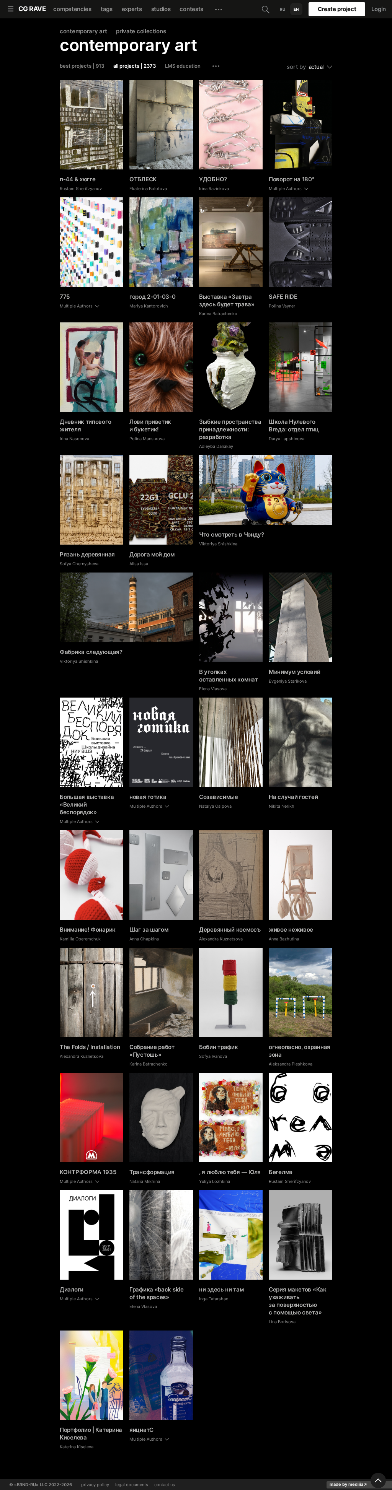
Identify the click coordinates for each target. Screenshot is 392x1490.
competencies (72, 9)
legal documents (131, 1484)
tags (107, 9)
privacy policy (95, 1484)
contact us (164, 1484)
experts (132, 9)
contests (191, 9)
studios (161, 9)
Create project (337, 9)
